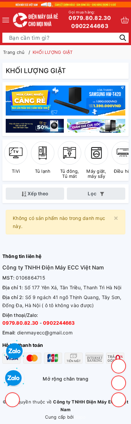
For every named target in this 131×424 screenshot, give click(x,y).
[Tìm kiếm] (123, 37)
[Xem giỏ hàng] (125, 20)
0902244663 (89, 26)
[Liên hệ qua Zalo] (13, 378)
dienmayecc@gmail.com (45, 332)
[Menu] (5, 20)
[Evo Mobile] (36, 126)
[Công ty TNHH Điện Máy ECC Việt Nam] (35, 20)
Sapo (80, 417)
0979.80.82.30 (90, 15)
